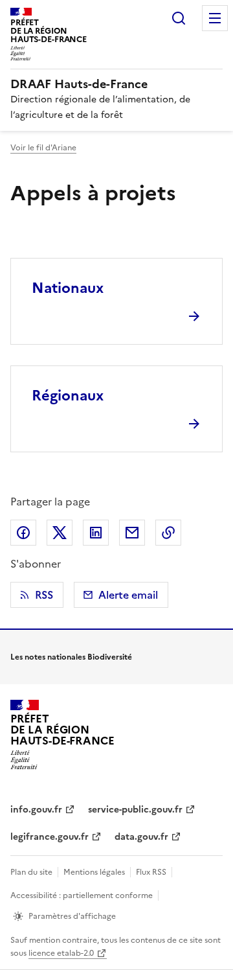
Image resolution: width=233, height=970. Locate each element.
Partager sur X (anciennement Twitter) (59, 533)
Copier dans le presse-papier (168, 533)
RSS (44, 595)
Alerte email (128, 595)
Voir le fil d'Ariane (43, 148)
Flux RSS (151, 872)
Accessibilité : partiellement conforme (81, 895)
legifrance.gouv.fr (49, 837)
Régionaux (68, 395)
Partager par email (132, 533)
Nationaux (68, 288)
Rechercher (179, 18)
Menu (215, 18)
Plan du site (31, 872)
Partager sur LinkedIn (96, 533)
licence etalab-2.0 (61, 953)
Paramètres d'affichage (72, 916)
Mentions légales (94, 872)
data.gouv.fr (141, 837)
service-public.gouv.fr (135, 809)
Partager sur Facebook (23, 533)
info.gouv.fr (36, 809)
